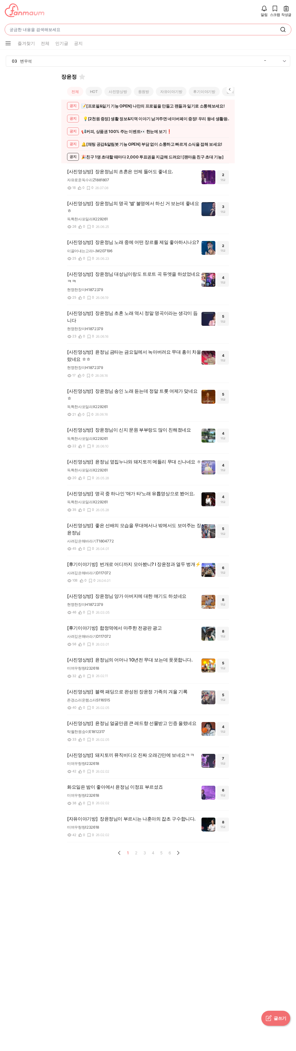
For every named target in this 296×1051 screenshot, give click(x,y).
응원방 (143, 91)
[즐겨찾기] (82, 76)
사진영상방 (118, 91)
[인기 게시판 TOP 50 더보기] (284, 61)
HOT (94, 91)
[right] (229, 89)
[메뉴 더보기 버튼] (8, 43)
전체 (75, 91)
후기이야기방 (204, 91)
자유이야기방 (171, 91)
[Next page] (178, 852)
